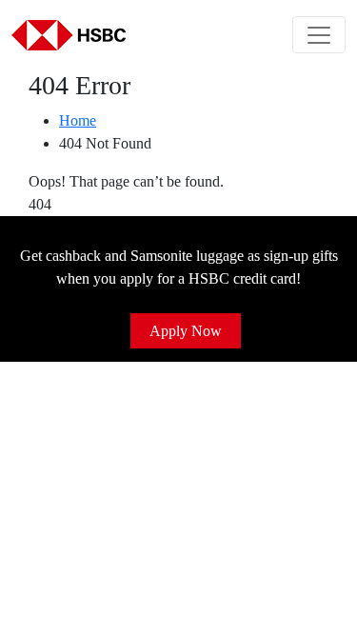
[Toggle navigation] (319, 34)
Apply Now (185, 331)
